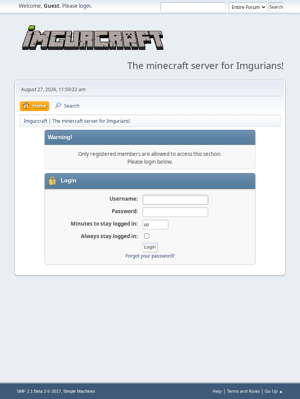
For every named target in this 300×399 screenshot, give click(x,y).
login (85, 5)
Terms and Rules (243, 391)
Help (217, 391)
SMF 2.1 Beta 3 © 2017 (39, 391)
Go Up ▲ (274, 391)
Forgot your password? (150, 255)
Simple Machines (79, 391)
